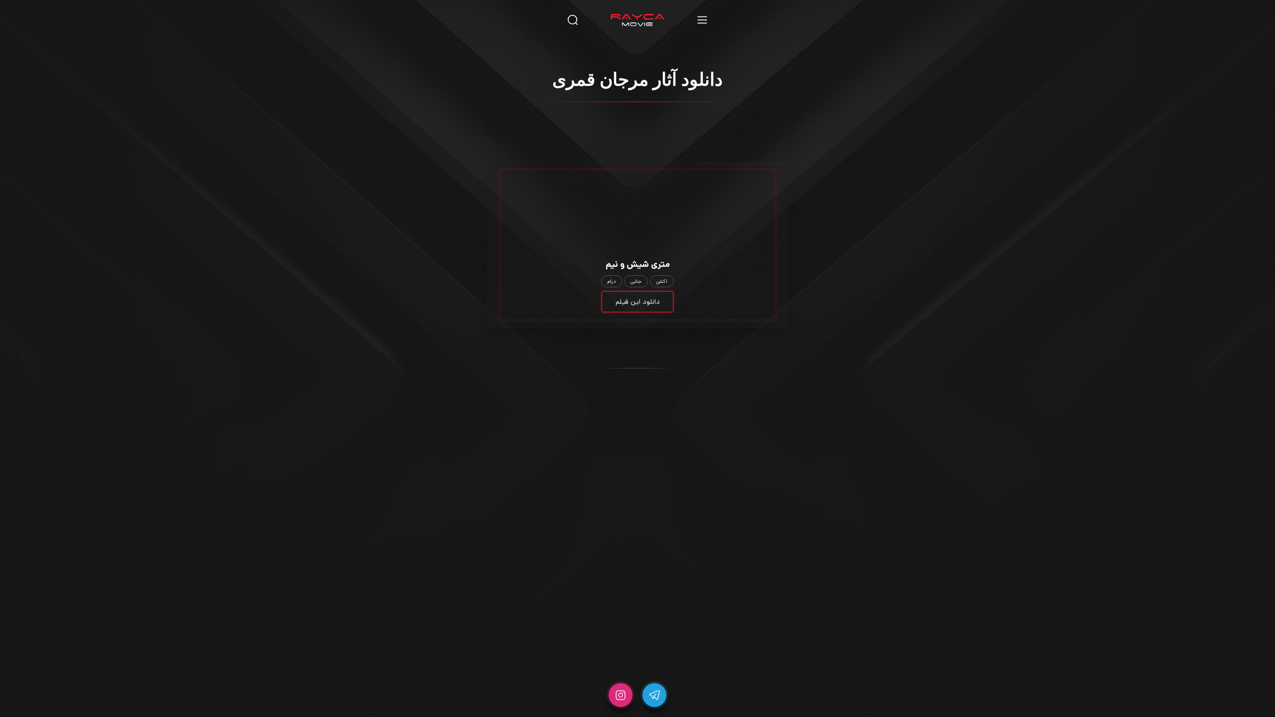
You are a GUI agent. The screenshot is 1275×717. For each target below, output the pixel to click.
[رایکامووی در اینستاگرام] (621, 695)
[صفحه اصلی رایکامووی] (637, 20)
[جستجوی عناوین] (573, 19)
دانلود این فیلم (638, 302)
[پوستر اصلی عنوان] (637, 195)
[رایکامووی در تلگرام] (654, 695)
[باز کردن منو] (702, 19)
